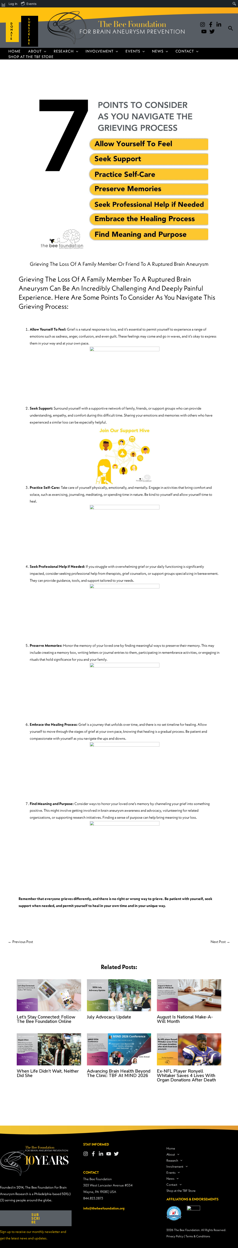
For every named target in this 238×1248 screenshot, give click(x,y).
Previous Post (20, 941)
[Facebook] (210, 24)
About (35, 51)
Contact (184, 51)
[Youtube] (204, 31)
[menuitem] (3, 3)
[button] (11, 31)
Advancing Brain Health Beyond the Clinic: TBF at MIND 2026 (118, 1073)
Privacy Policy (174, 1236)
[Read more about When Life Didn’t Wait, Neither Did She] (49, 1049)
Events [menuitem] (31, 4)
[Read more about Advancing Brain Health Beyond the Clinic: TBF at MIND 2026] (119, 1049)
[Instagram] (202, 24)
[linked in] (218, 24)
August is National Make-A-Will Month (185, 1019)
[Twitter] (212, 31)
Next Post (220, 941)
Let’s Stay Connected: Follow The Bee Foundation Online (46, 1019)
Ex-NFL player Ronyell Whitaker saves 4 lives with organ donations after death (186, 1075)
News (157, 51)
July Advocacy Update (109, 1017)
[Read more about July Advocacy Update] (119, 994)
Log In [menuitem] (13, 4)
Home (14, 51)
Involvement (99, 51)
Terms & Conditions (197, 1236)
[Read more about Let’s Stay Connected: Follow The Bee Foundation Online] (49, 994)
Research (64, 51)
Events (133, 51)
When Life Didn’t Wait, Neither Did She (48, 1073)
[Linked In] (101, 1153)
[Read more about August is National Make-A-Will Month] (189, 994)
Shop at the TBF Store (31, 56)
